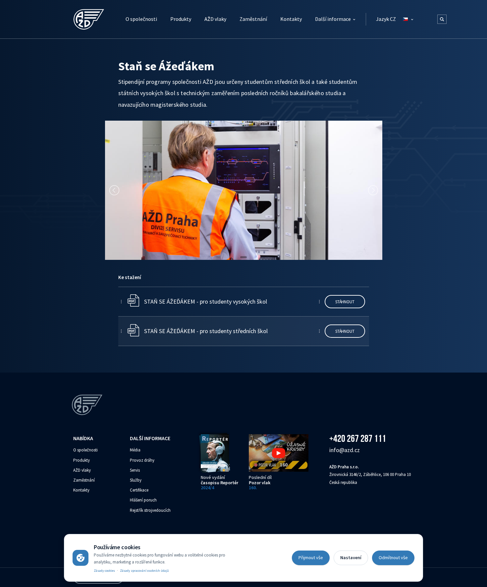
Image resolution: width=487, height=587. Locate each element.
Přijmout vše (310, 557)
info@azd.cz (344, 450)
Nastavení (350, 557)
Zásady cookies (104, 570)
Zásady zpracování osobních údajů (144, 570)
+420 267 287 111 (357, 438)
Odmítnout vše (393, 557)
